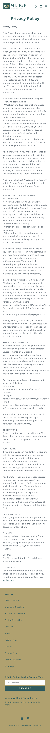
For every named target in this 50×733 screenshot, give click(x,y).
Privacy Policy (11, 653)
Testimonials (11, 640)
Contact (9, 646)
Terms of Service (13, 659)
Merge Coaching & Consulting (28, 725)
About (8, 633)
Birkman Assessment (15, 613)
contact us (8, 580)
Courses (9, 626)
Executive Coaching (14, 607)
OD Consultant (12, 600)
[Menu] (45, 6)
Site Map (9, 666)
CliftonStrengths (13, 620)
